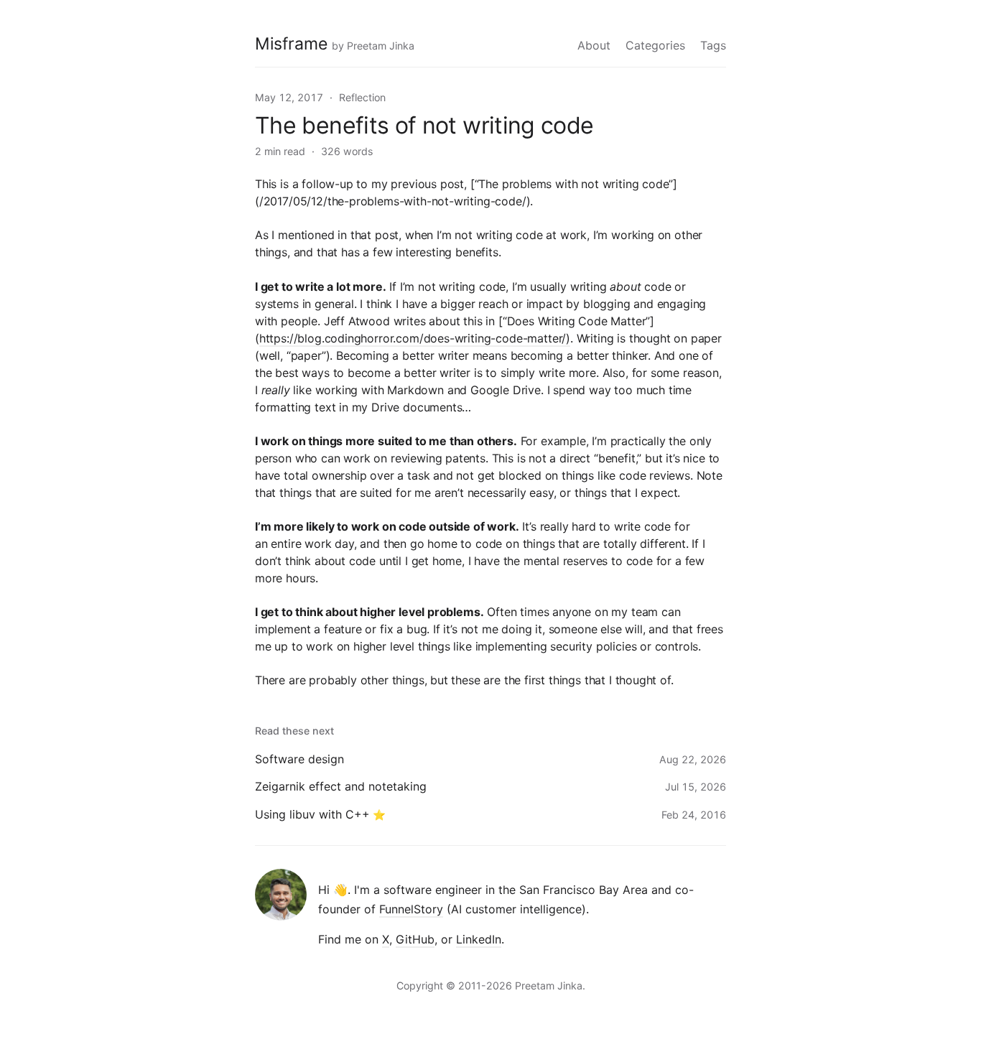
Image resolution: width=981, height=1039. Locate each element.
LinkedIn (478, 939)
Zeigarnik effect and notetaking (341, 786)
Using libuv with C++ (312, 814)
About (593, 45)
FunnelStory (411, 909)
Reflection (362, 97)
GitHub (415, 939)
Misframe (291, 44)
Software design (299, 759)
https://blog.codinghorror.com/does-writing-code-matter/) (414, 338)
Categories (655, 45)
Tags (713, 45)
